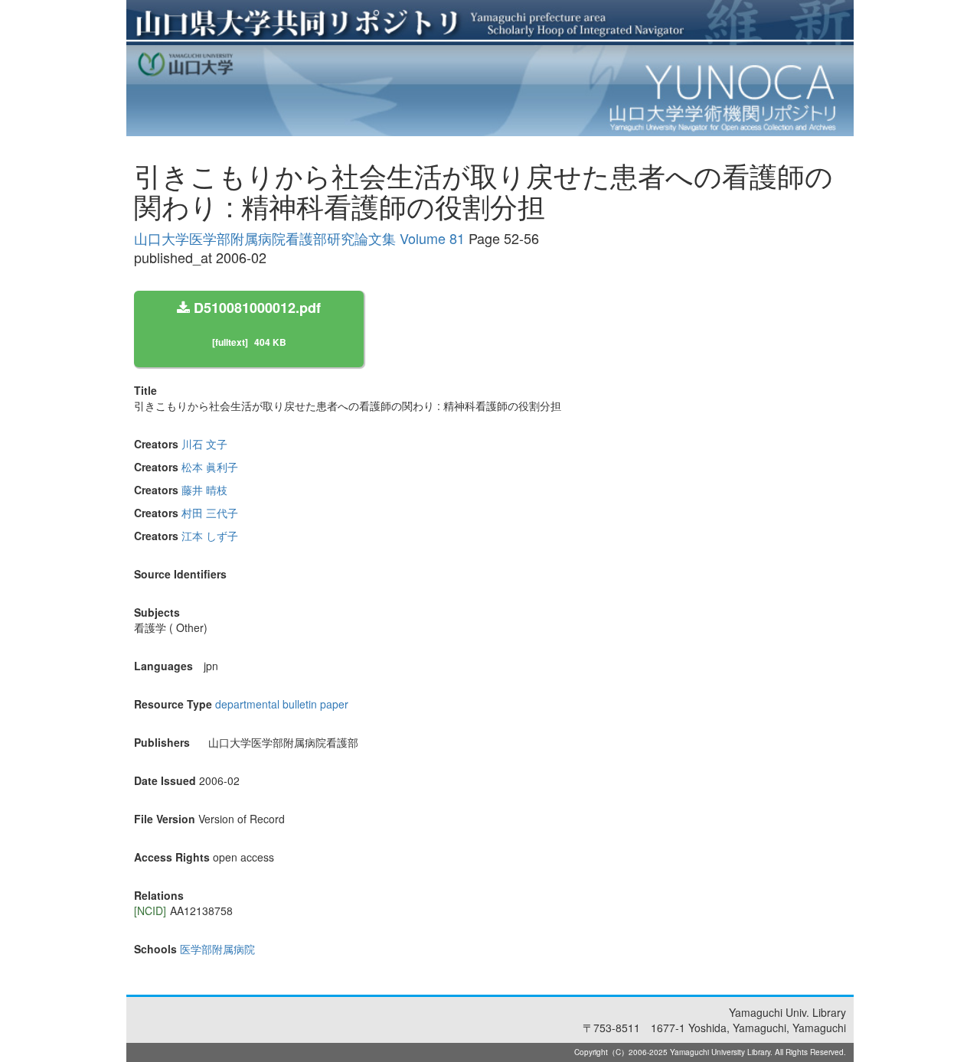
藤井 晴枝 (204, 489)
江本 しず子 (209, 535)
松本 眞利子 (209, 466)
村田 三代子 (209, 512)
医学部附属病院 (217, 948)
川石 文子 (204, 443)
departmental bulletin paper (281, 704)
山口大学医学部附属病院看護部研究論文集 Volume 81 (299, 238)
